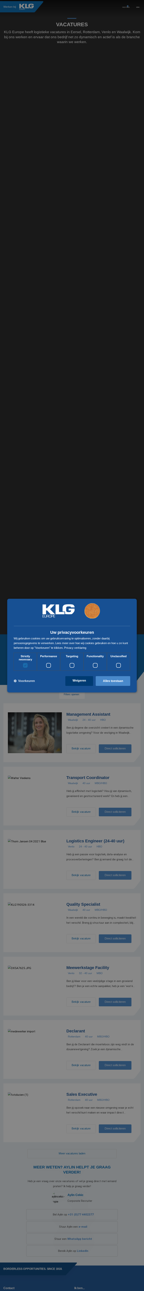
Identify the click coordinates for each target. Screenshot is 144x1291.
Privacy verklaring (75, 647)
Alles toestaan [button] (113, 681)
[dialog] (72, 645)
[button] (24, 681)
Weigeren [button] (79, 680)
